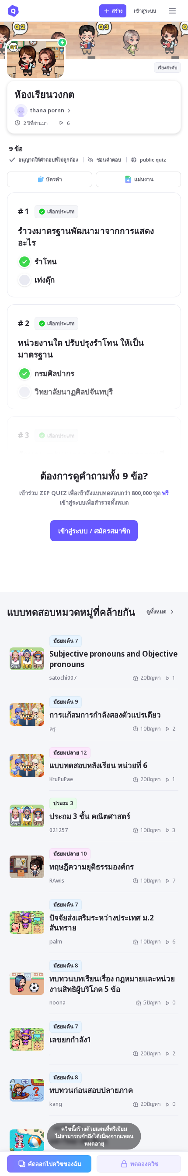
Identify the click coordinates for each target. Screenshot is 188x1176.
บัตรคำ (54, 179)
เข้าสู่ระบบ (145, 10)
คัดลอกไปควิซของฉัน (54, 1164)
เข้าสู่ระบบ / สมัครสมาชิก (94, 530)
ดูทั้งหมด (156, 611)
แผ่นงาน (143, 179)
